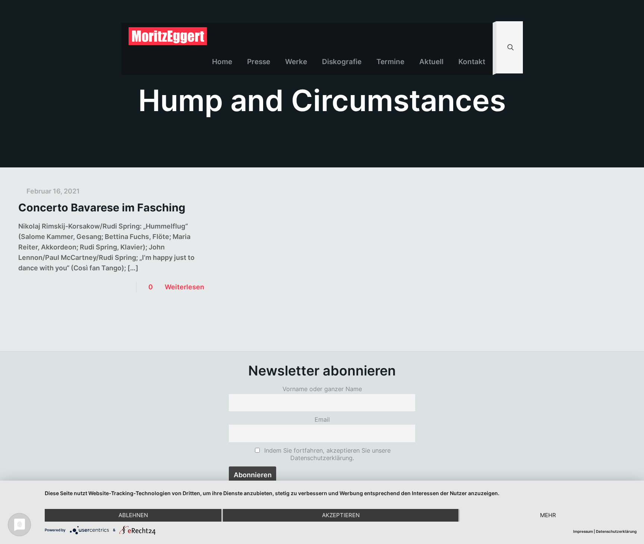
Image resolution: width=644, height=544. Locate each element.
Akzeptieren (341, 515)
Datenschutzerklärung (616, 531)
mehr (548, 515)
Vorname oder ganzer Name (322, 389)
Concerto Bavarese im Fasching (101, 207)
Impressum (583, 531)
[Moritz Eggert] (168, 36)
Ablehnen (133, 515)
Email (322, 419)
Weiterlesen (184, 287)
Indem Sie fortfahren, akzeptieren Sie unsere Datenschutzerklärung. (326, 454)
